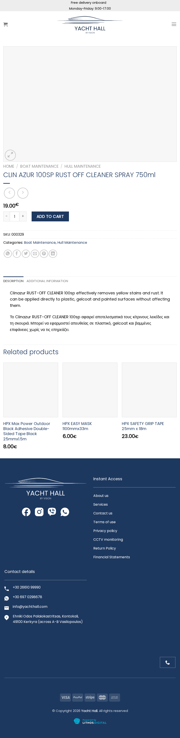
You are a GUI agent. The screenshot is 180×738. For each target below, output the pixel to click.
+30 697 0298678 (27, 596)
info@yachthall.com (30, 606)
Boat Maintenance (39, 166)
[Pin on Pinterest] (44, 254)
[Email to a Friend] (35, 254)
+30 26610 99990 (27, 587)
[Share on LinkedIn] (53, 254)
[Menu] (174, 24)
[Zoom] (10, 155)
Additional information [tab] (47, 281)
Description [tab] (13, 281)
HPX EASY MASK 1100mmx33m (77, 426)
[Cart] (5, 24)
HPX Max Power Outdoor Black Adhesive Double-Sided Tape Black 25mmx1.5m (26, 431)
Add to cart (50, 216)
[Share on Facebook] (17, 254)
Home (8, 166)
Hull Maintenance (83, 166)
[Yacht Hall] (90, 24)
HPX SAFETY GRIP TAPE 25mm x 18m (143, 426)
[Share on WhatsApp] (8, 254)
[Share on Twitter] (26, 254)
